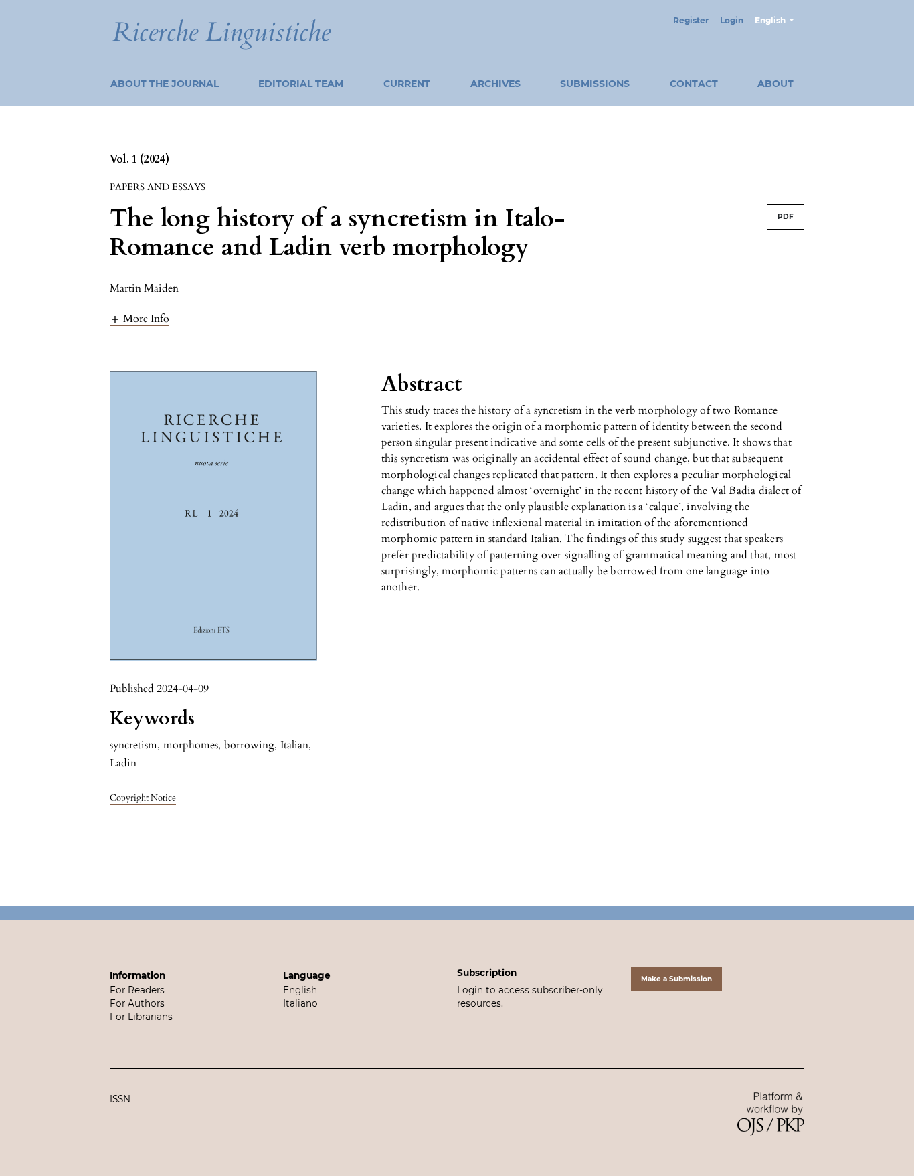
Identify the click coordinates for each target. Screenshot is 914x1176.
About (775, 84)
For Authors (137, 1003)
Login (731, 20)
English (300, 990)
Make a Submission (676, 979)
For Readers (137, 990)
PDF (786, 216)
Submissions (595, 84)
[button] (139, 318)
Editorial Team (300, 84)
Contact (694, 84)
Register (691, 20)
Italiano (300, 1003)
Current (406, 84)
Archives (495, 84)
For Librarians (141, 1016)
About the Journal (164, 84)
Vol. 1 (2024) (139, 159)
